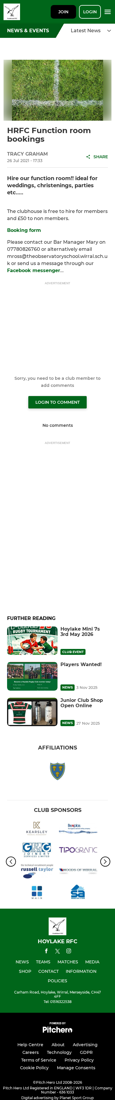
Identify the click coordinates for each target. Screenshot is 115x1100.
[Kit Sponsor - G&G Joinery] (37, 851)
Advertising (85, 1044)
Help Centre (30, 1044)
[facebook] (46, 952)
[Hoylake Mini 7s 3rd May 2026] (32, 640)
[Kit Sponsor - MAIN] (37, 893)
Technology (59, 1052)
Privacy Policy (79, 1060)
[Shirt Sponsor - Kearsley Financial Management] (37, 829)
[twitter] (57, 952)
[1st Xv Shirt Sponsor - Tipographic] (78, 851)
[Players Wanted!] (32, 676)
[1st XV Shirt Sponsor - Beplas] (78, 829)
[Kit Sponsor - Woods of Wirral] (78, 872)
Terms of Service (38, 1060)
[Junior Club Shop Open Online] (32, 712)
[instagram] (69, 952)
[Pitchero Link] (57, 1031)
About (58, 1044)
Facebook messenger (33, 270)
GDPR (86, 1052)
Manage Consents (76, 1067)
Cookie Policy (34, 1067)
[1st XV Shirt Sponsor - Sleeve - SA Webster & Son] (78, 893)
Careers (30, 1052)
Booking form (24, 230)
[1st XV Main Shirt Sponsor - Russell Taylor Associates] (37, 872)
